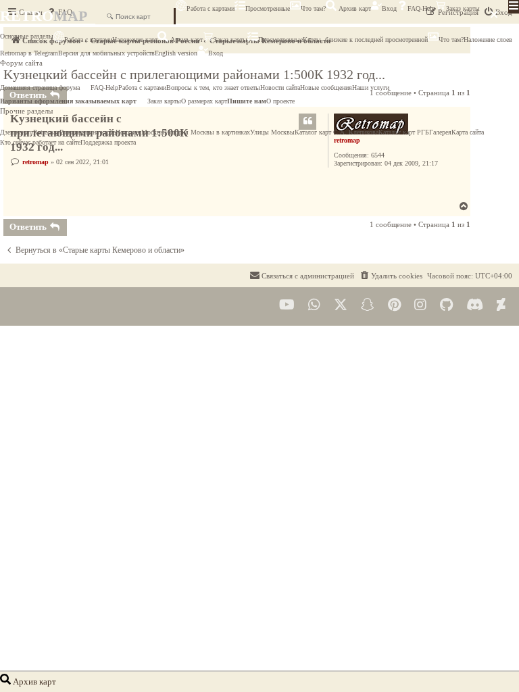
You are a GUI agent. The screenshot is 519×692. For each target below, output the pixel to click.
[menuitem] (390, 276)
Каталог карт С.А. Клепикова (336, 132)
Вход (389, 8)
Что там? (313, 8)
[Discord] (475, 305)
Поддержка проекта (108, 142)
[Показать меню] (513, 7)
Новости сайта (280, 87)
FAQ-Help (421, 8)
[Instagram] (420, 305)
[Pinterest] (394, 305)
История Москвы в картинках (207, 132)
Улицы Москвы (272, 132)
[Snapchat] (367, 305)
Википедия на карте (87, 132)
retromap (35, 162)
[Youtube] (287, 305)
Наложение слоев (488, 39)
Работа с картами (210, 8)
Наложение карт (134, 39)
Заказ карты (463, 8)
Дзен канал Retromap (29, 132)
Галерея (440, 132)
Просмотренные (267, 8)
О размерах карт (204, 101)
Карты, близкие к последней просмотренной (365, 39)
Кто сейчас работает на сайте (40, 142)
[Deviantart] (501, 305)
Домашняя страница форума (40, 87)
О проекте (280, 101)
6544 (378, 155)
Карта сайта (467, 132)
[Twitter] (340, 305)
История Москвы (140, 132)
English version (176, 53)
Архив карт (354, 8)
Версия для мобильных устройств (106, 53)
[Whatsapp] (314, 305)
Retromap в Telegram (29, 53)
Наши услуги (370, 87)
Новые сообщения (326, 87)
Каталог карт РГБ (403, 132)
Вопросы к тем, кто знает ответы (213, 87)
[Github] (446, 305)
